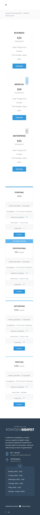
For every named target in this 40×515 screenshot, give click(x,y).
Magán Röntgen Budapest (13, 13)
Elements (26, 13)
